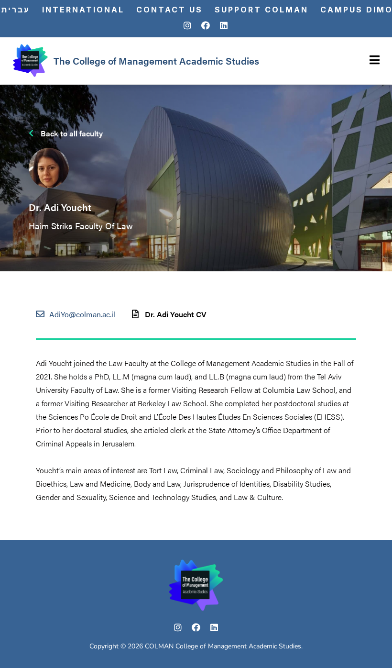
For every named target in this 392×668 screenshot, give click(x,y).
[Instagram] (187, 26)
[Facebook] (205, 26)
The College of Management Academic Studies (156, 60)
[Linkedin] (223, 26)
